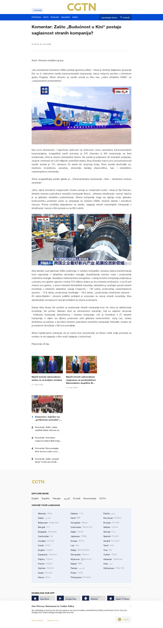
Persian (77, 568)
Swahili (111, 541)
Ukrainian (112, 559)
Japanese (79, 536)
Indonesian (82, 527)
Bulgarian (47, 531)
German (46, 568)
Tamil (108, 545)
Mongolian (80, 554)
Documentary (89, 498)
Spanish (111, 536)
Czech (44, 545)
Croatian (46, 541)
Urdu (107, 563)
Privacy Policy (37, 620)
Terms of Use (53, 620)
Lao (75, 545)
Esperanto (47, 554)
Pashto (109, 513)
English (35, 498)
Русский (76, 498)
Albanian (45, 513)
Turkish (110, 554)
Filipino (45, 559)
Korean (77, 541)
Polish (77, 572)
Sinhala (109, 531)
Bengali (44, 527)
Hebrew (77, 513)
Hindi (75, 518)
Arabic (44, 518)
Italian (77, 531)
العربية (67, 498)
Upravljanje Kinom (109, 17)
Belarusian (48, 522)
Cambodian (45, 536)
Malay (80, 550)
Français (56, 498)
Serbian (110, 527)
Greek (45, 572)
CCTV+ (102, 498)
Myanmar (81, 559)
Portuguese (81, 577)
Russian (111, 522)
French (45, 563)
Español (45, 498)
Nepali (76, 563)
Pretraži (126, 17)
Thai (107, 550)
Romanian (112, 518)
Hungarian (79, 522)
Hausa (44, 577)
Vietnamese (113, 568)
